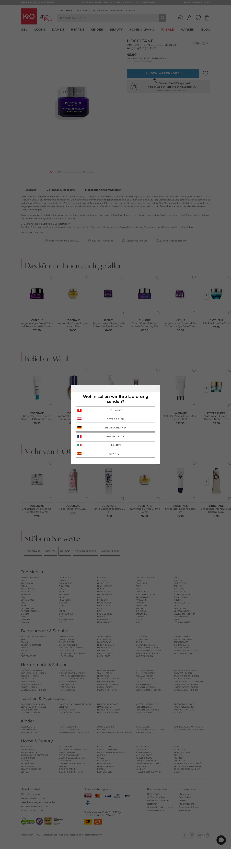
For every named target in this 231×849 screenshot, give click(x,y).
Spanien (115, 453)
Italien (115, 445)
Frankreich (115, 436)
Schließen (157, 388)
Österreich (115, 419)
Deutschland (115, 427)
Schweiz (115, 410)
